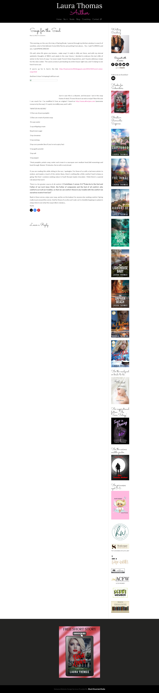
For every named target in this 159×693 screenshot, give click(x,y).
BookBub (124, 75)
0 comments (41, 35)
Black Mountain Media (96, 689)
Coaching (86, 19)
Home (59, 19)
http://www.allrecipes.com (85, 101)
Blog (78, 19)
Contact (95, 19)
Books (72, 19)
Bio (65, 19)
